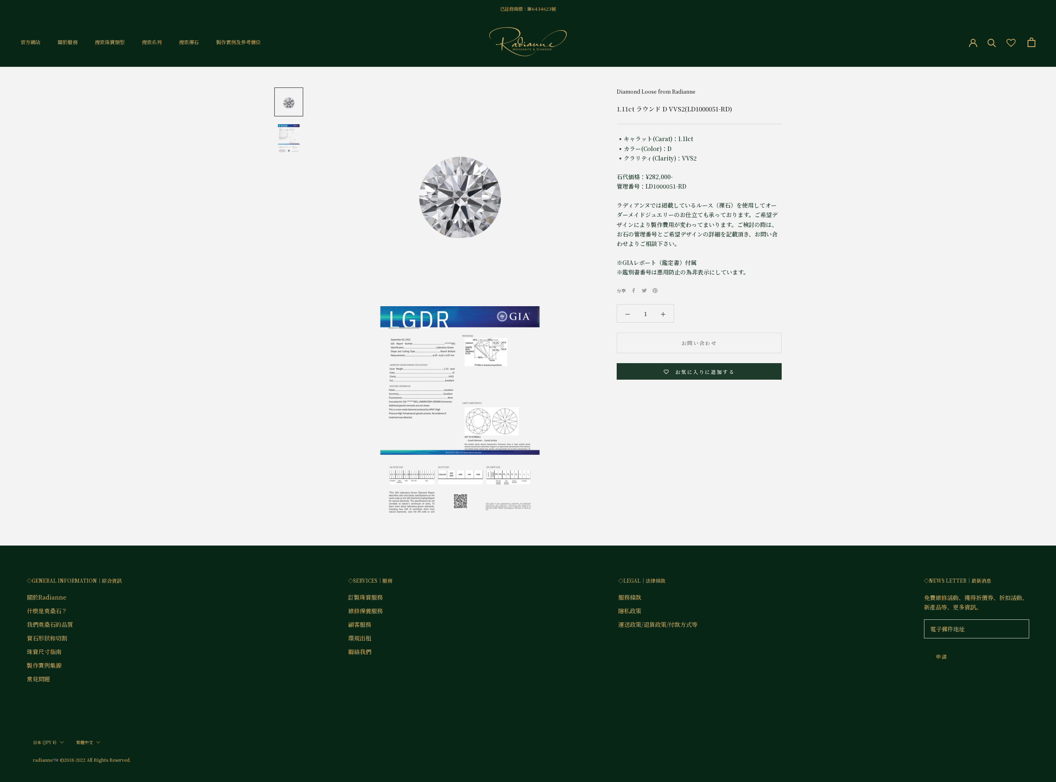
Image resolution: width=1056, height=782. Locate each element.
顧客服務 (359, 624)
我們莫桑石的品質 (50, 624)
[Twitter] (644, 290)
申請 (942, 656)
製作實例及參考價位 (238, 42)
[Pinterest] (655, 290)
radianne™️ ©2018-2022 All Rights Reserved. (82, 759)
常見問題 (38, 679)
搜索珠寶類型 (110, 42)
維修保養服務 (365, 611)
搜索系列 (152, 42)
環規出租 (359, 638)
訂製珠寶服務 (365, 597)
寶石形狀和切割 (47, 638)
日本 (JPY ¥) (45, 742)
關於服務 (68, 42)
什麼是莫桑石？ (47, 611)
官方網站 (30, 42)
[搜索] (992, 42)
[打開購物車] (1031, 42)
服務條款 (629, 597)
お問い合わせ (699, 343)
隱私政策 (629, 611)
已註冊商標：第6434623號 (528, 8)
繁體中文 (84, 742)
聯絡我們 (359, 651)
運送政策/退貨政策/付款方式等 (658, 624)
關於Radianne (46, 597)
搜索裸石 (189, 42)
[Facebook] (633, 290)
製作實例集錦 (44, 665)
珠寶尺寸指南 (44, 651)
